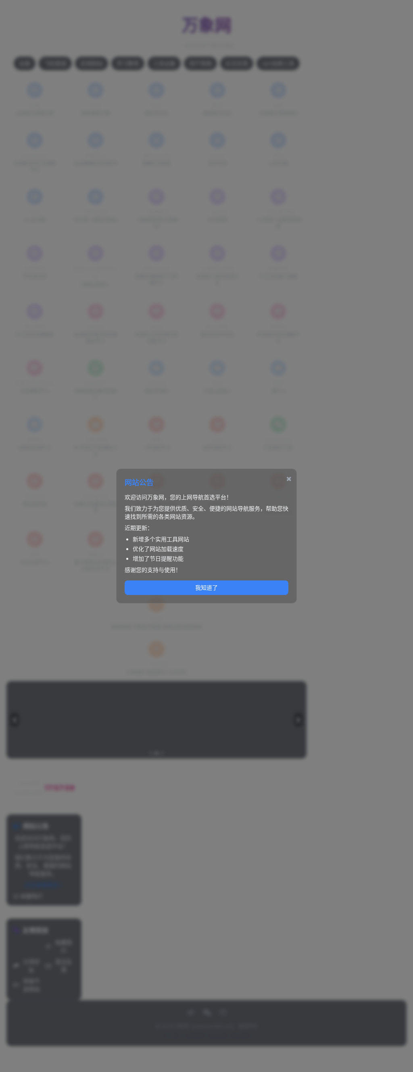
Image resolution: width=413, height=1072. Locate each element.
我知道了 (206, 587)
